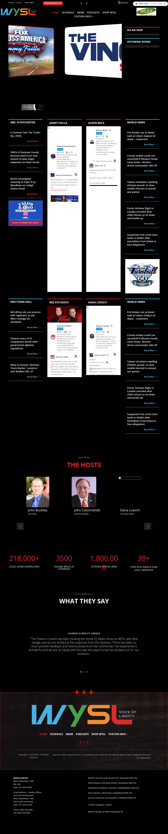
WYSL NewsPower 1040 (23, 798)
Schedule (68, 13)
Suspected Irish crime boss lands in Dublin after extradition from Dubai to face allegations (142, 239)
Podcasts (93, 13)
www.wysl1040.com (128, 778)
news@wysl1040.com (127, 783)
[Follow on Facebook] (87, 3)
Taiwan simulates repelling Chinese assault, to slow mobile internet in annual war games (142, 186)
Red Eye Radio (62, 357)
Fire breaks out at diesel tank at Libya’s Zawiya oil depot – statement (141, 136)
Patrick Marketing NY (114, 811)
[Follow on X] (81, 3)
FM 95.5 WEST (29, 3)
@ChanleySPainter (59, 190)
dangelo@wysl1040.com (128, 788)
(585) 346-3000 (26, 809)
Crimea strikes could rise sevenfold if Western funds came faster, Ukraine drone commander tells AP (142, 160)
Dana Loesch (100, 355)
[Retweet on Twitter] (94, 161)
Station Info (82, 16)
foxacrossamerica (64, 175)
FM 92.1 (19, 3)
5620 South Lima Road (23, 801)
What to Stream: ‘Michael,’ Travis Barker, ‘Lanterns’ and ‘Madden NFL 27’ (25, 368)
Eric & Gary (128, 510)
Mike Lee (99, 165)
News (80, 13)
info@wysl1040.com (127, 798)
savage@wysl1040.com (122, 793)
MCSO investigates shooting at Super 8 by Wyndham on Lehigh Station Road (23, 183)
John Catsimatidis (41, 510)
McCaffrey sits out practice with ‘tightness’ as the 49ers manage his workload (25, 317)
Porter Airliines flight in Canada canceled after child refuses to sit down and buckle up (141, 213)
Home (55, 13)
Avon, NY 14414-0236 (22, 804)
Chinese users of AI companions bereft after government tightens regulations (24, 343)
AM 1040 (11, 3)
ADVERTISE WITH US (52, 3)
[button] (20, 526)
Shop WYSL (110, 13)
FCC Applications (143, 758)
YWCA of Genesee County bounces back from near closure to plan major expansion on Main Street (24, 157)
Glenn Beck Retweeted (104, 161)
